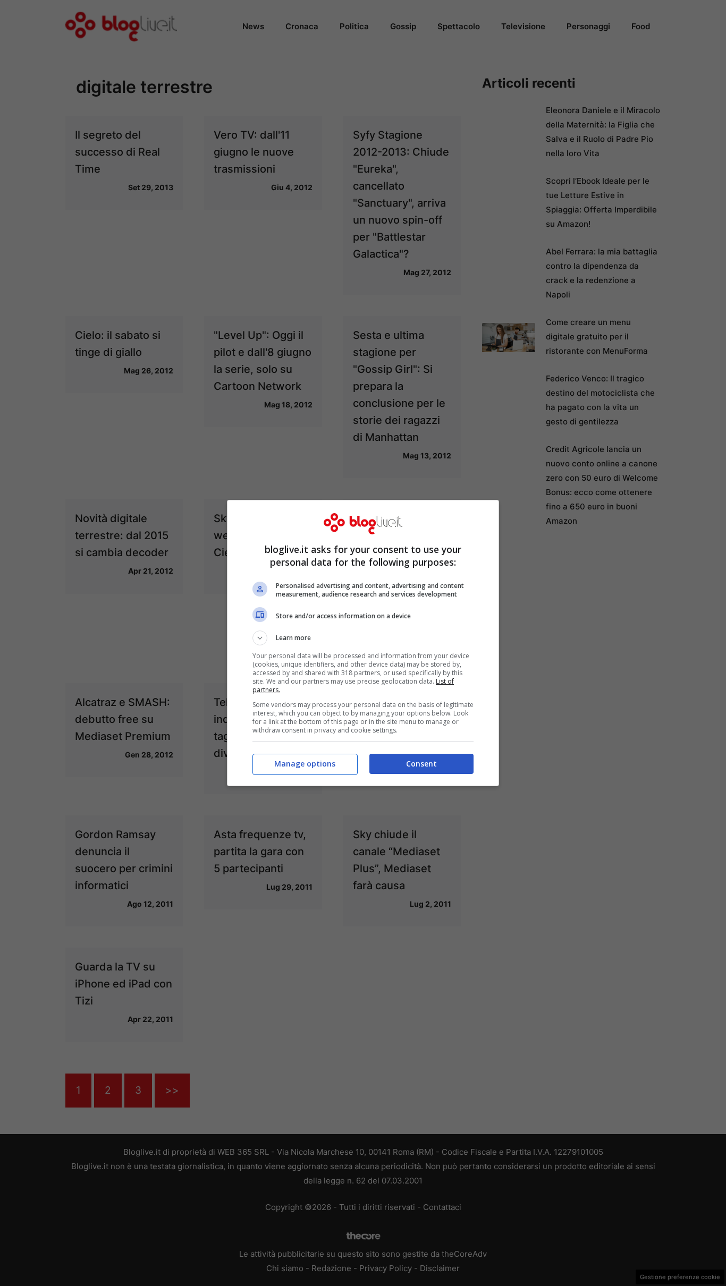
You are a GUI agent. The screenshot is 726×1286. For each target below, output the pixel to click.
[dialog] (363, 643)
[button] (363, 638)
